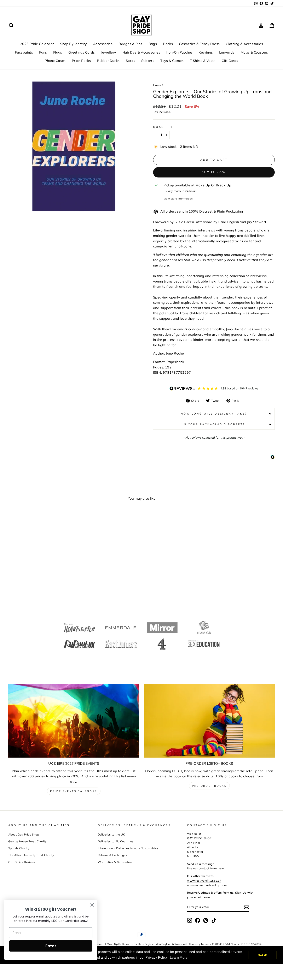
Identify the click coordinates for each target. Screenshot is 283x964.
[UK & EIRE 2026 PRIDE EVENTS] (73, 721)
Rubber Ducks (108, 61)
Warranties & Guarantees (115, 862)
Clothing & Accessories (244, 44)
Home (157, 85)
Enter (50, 946)
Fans (43, 52)
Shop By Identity (73, 44)
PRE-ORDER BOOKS (209, 785)
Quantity (163, 126)
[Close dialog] (92, 905)
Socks (130, 61)
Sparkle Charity (18, 848)
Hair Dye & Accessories (141, 52)
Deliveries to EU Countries (115, 841)
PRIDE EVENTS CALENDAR (73, 791)
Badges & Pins (130, 44)
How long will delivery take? (214, 413)
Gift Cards (230, 61)
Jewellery (108, 52)
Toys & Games (172, 61)
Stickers (147, 61)
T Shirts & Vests (202, 61)
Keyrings (206, 52)
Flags (57, 52)
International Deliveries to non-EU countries (128, 848)
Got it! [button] (262, 955)
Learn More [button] (178, 957)
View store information (178, 198)
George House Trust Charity (27, 841)
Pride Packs (81, 61)
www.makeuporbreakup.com (207, 885)
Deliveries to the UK (111, 834)
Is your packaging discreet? (214, 424)
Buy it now (214, 172)
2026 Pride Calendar (37, 44)
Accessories (102, 44)
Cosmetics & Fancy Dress (199, 44)
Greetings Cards (81, 52)
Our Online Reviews (21, 862)
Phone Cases (55, 61)
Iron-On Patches (179, 52)
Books (168, 44)
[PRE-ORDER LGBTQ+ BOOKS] (209, 721)
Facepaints (24, 52)
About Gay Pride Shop (23, 834)
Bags (153, 44)
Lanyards (227, 52)
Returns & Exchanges (112, 855)
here (221, 868)
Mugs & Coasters (254, 52)
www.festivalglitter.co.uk (204, 880)
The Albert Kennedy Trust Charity (31, 855)
